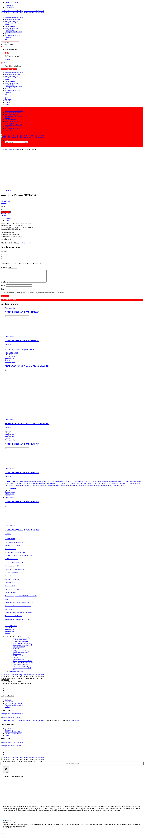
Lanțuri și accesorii (10, 26)
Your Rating (4, 267)
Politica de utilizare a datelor (13, 703)
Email (3, 289)
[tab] (74, 219)
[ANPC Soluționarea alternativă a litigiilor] (12, 713)
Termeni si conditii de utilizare (14, 705)
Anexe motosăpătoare (11, 21)
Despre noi (8, 99)
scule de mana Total (20, 664)
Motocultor (8, 37)
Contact (7, 104)
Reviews (7, 220)
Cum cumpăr (9, 6)
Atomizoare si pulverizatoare (13, 23)
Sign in (7, 53)
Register (7, 59)
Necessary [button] (6, 819)
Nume (3, 285)
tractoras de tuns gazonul (22, 668)
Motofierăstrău (9, 30)
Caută (6, 140)
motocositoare (18, 655)
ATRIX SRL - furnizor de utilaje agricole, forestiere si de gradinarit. (23, 720)
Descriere (8, 219)
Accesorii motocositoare (21, 638)
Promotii (7, 102)
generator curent (19, 647)
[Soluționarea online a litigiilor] (11, 717)
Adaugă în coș (6, 211)
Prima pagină (5, 149)
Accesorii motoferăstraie (12, 19)
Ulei (6, 39)
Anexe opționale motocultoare (14, 17)
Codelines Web (74, 720)
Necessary (8, 821)
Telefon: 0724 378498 (11, 2)
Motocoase (8, 33)
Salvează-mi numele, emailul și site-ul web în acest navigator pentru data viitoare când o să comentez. (34, 293)
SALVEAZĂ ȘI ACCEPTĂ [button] (12, 828)
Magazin (7, 100)
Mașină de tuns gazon (11, 28)
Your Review (5, 282)
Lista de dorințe (9, 7)
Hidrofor (7, 25)
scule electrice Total (20, 666)
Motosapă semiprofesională (13, 35)
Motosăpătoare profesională (13, 32)
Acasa (7, 97)
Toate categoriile (14, 149)
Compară (3, 203)
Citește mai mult (10, 356)
